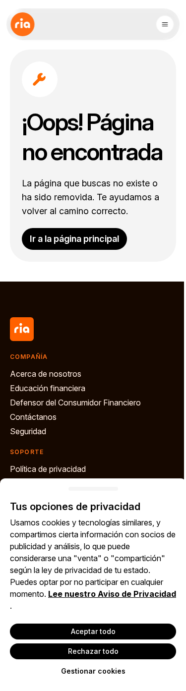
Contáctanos (33, 417)
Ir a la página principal (74, 238)
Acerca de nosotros (45, 374)
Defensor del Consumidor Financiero (75, 402)
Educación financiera (47, 388)
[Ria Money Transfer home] (22, 24)
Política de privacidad (48, 469)
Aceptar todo (93, 631)
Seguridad (28, 431)
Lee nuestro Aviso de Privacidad (112, 594)
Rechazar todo (93, 651)
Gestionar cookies (93, 671)
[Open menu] (165, 24)
